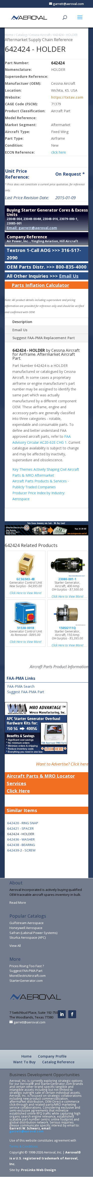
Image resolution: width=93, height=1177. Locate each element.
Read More (17, 902)
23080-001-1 (67, 579)
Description (22, 321)
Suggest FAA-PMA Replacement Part (43, 337)
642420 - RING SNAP (22, 823)
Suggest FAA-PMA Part (25, 691)
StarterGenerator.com (26, 980)
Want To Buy (24, 1062)
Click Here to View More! (25, 593)
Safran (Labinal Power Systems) (33, 933)
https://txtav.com (67, 97)
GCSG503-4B (25, 579)
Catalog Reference (58, 1062)
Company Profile (52, 1056)
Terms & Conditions (23, 1146)
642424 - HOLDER (65, 35)
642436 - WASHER (21, 839)
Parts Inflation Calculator (40, 285)
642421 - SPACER (20, 828)
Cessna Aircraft (40, 35)
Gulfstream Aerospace (26, 923)
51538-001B (25, 628)
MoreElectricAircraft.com (27, 975)
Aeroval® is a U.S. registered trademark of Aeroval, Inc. (45, 1158)
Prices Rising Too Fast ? (26, 966)
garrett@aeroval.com (26, 1131)
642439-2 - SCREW (21, 850)
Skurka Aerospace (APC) (27, 937)
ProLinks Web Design (38, 1170)
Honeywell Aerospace (25, 928)
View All (15, 945)
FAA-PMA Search (20, 686)
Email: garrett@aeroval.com (32, 227)
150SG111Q (67, 628)
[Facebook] (72, 1014)
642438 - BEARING (21, 845)
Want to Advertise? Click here (62, 764)
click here (58, 152)
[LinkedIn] (62, 1014)
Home (9, 35)
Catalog (21, 35)
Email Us (69, 276)
